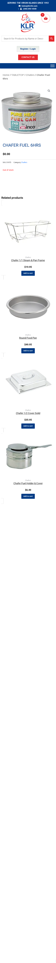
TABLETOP (17, 75)
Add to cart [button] (28, 273)
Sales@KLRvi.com (29, 6)
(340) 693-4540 (29, 9)
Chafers (30, 75)
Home (6, 75)
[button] (48, 90)
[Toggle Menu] (52, 65)
